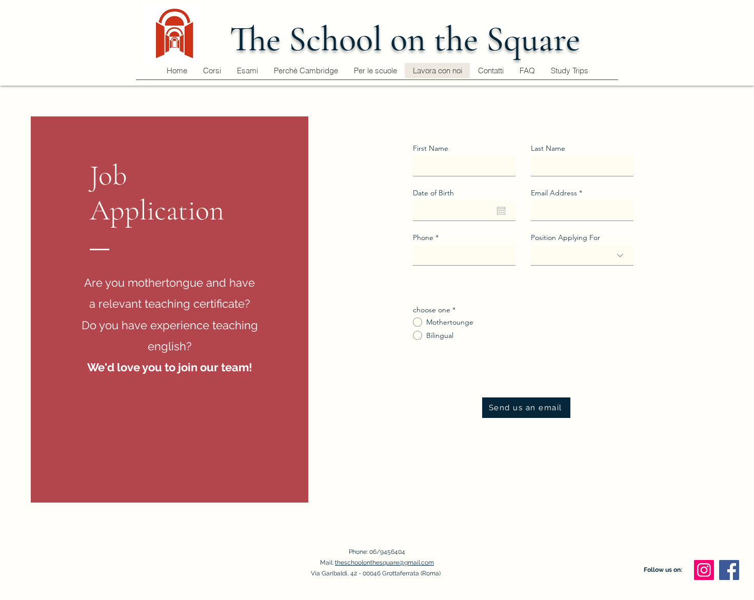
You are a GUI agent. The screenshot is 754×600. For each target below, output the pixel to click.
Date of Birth (433, 192)
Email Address (554, 192)
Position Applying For (565, 237)
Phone (423, 237)
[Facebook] (729, 570)
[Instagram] (704, 570)
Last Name (548, 148)
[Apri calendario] (501, 211)
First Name (430, 148)
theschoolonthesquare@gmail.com (384, 562)
